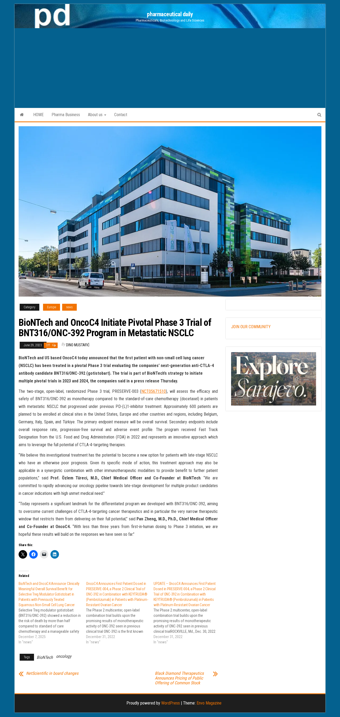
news (69, 307)
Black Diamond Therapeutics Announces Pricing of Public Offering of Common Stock (179, 678)
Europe (51, 307)
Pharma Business (66, 114)
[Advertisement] (170, 68)
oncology (63, 656)
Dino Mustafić (78, 345)
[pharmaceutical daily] (22, 114)
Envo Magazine (209, 703)
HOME (38, 114)
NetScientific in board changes (52, 673)
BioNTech (45, 657)
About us (96, 114)
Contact (120, 114)
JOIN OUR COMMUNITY (251, 326)
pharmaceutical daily (170, 14)
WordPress (170, 703)
